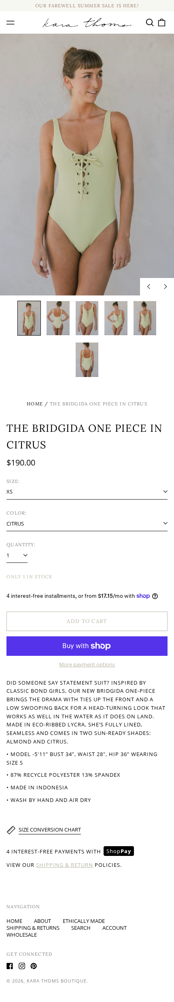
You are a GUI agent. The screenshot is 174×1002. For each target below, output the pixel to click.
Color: (16, 513)
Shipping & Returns (32, 927)
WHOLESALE (21, 934)
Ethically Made (84, 920)
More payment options (87, 664)
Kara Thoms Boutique (57, 981)
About (42, 920)
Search (81, 927)
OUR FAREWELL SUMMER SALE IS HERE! (87, 6)
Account (114, 927)
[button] (149, 22)
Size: (13, 481)
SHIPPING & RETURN (64, 864)
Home (35, 404)
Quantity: (21, 544)
